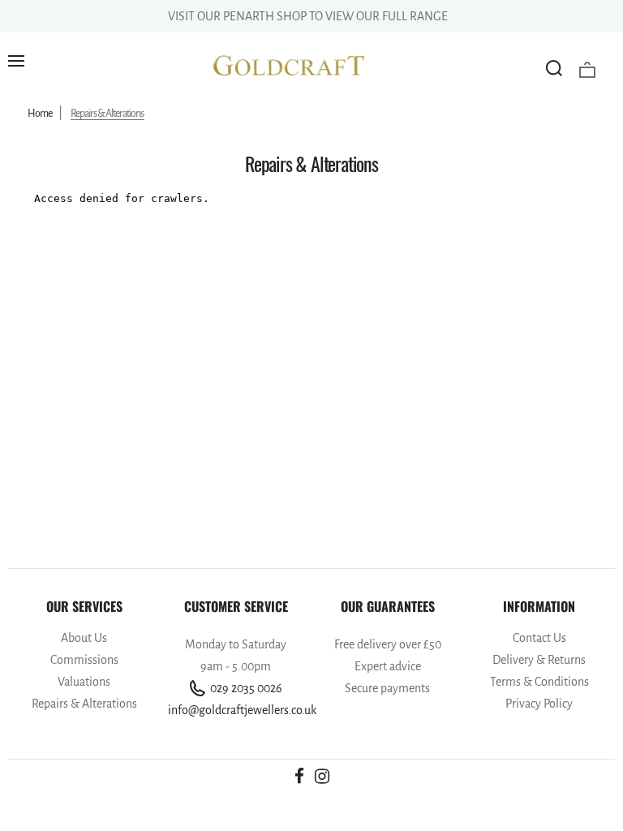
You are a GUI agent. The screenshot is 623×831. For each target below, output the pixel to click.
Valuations (84, 681)
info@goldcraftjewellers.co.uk (235, 710)
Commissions (84, 659)
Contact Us (539, 637)
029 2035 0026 (245, 688)
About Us (84, 637)
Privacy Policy (539, 703)
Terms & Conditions (539, 681)
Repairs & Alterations (84, 703)
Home (40, 113)
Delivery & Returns (539, 659)
